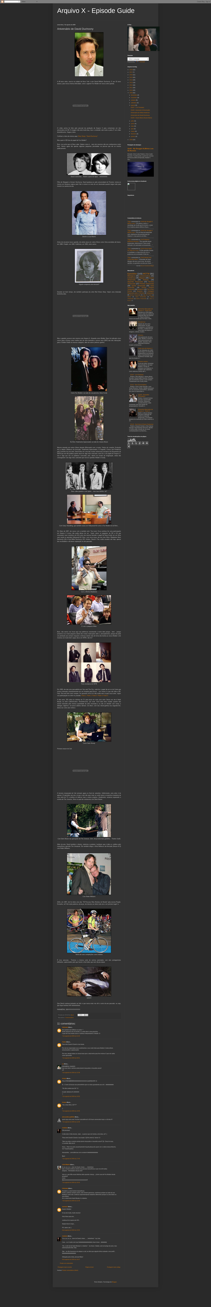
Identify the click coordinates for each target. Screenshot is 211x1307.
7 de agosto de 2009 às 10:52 (71, 1096)
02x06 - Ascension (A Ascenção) (140, 110)
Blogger (114, 1282)
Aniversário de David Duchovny (140, 115)
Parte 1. (83, 695)
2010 (131, 90)
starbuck (65, 1206)
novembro (134, 97)
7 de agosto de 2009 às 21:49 (71, 1200)
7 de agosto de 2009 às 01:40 (71, 1036)
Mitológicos (131, 276)
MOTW (146, 274)
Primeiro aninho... (143, 361)
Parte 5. (105, 695)
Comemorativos (69, 1017)
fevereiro (134, 134)
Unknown (65, 1027)
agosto (133, 105)
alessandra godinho (68, 1117)
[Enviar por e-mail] (79, 1015)
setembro (134, 103)
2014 (131, 80)
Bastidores (140, 289)
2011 (131, 87)
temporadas (150, 293)
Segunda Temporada (135, 282)
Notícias (146, 280)
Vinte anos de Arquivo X (145, 348)
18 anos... (141, 335)
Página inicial (89, 1267)
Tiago (129, 221)
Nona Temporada (141, 296)
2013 (131, 82)
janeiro (133, 136)
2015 (131, 77)
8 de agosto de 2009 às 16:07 (71, 1259)
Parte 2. (89, 695)
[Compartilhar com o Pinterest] (87, 1015)
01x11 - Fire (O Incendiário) (138, 385)
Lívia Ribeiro (66, 1164)
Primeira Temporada (146, 284)
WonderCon (141, 322)
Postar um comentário (66, 1263)
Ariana (64, 1078)
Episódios (132, 274)
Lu (63, 1064)
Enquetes (140, 291)
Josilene (64, 1128)
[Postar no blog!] (81, 1015)
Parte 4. (100, 695)
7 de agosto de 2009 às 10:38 (71, 1072)
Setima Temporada (141, 298)
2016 (131, 75)
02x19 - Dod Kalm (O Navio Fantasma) (141, 424)
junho (133, 123)
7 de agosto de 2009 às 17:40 (71, 1158)
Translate (142, 62)
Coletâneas (131, 278)
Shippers (142, 278)
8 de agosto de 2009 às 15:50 (71, 1230)
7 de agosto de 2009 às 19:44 (71, 1182)
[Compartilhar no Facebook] (85, 1015)
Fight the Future (147, 295)
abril (132, 129)
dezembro (134, 95)
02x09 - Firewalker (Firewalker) (143, 395)
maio (132, 126)
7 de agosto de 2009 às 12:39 (71, 1122)
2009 (131, 93)
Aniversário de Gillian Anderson (140, 112)
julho (132, 121)
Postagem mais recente (65, 1267)
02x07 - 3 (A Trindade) (137, 107)
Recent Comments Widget (147, 265)
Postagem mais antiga (113, 1267)
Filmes (129, 296)
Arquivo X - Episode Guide (96, 10)
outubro (133, 100)
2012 (131, 85)
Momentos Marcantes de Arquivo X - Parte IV (145, 410)
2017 (131, 72)
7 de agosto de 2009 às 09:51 (71, 1058)
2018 (131, 69)
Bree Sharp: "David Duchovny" (88, 136)
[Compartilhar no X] (83, 1015)
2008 (131, 139)
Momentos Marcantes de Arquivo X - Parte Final (145, 309)
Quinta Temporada (138, 285)
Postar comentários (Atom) (70, 1270)
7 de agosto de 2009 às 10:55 (71, 1111)
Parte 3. (94, 695)
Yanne (64, 1042)
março (133, 131)
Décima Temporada (135, 295)
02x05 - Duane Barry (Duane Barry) (141, 118)
